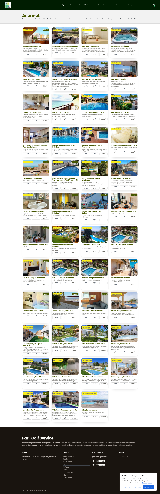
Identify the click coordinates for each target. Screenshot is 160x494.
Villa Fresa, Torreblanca (120, 344)
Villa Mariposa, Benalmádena (122, 377)
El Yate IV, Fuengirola (60, 112)
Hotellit (65, 470)
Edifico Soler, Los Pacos (32, 112)
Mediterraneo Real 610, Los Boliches (62, 245)
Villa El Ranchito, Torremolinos (93, 344)
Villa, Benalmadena (89, 410)
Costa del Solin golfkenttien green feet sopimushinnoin (50, 445)
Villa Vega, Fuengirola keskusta (64, 410)
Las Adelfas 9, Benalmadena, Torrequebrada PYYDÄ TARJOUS (65, 179)
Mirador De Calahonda (91, 244)
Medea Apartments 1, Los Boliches (62, 212)
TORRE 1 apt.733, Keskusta (62, 311)
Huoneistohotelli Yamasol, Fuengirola (92, 146)
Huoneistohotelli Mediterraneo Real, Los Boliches (35, 146)
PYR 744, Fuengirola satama (93, 278)
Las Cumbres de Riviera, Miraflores (91, 179)
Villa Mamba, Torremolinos (92, 377)
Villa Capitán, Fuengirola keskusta (32, 344)
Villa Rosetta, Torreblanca (33, 410)
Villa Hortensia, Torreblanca (34, 377)
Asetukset (127, 487)
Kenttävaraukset (69, 456)
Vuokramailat (67, 478)
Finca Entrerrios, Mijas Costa (93, 112)
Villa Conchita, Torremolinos (63, 344)
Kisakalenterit (67, 462)
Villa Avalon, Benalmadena (121, 311)
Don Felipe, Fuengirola (119, 79)
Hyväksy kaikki (148, 487)
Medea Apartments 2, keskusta (123, 211)
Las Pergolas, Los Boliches (121, 178)
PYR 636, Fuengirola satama (34, 278)
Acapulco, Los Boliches (32, 46)
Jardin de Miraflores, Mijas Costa (124, 145)
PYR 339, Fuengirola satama (122, 244)
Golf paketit (67, 467)
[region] (138, 482)
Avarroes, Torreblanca (90, 46)
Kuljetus (65, 475)
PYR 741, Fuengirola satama (63, 278)
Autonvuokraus (68, 472)
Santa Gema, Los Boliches (33, 311)
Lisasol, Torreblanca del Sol (33, 211)
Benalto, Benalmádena (120, 46)
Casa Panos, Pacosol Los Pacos (64, 79)
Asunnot (65, 464)
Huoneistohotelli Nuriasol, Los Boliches (63, 146)
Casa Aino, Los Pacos (31, 79)
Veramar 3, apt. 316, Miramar (93, 311)
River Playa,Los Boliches (120, 278)
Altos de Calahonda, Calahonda (65, 46)
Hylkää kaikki (137, 487)
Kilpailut (65, 459)
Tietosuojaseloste (147, 483)
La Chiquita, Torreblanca (32, 178)
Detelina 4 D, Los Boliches (91, 79)
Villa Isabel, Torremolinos (62, 377)
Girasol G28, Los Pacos (120, 112)
